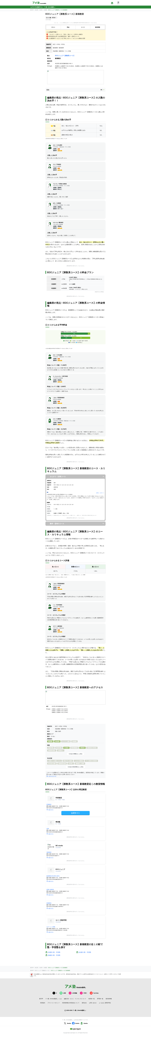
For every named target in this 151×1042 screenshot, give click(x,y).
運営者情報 (109, 998)
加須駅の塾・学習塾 (84, 952)
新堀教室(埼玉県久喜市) (53, 876)
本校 (47, 828)
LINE (64, 993)
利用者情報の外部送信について (70, 1003)
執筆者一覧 (92, 998)
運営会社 (84, 1003)
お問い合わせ (92, 1003)
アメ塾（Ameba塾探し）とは (53, 998)
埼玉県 (36, 10)
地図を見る (50, 809)
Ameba (69, 1023)
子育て (85, 993)
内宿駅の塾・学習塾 (54, 952)
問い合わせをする (51, 776)
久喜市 (40, 10)
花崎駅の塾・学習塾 (54, 955)
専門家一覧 (100, 998)
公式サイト (75, 813)
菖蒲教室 (48, 804)
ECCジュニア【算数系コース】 (65, 55)
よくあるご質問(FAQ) (105, 1003)
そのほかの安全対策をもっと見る (75, 767)
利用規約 (42, 1003)
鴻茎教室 (48, 852)
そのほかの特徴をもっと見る (75, 754)
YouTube (96, 993)
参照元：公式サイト (100, 492)
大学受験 (74, 993)
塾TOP (32, 10)
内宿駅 (45, 10)
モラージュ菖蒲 (50, 927)
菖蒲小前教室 (50, 889)
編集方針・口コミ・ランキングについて (75, 998)
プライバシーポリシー (54, 1003)
